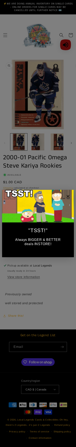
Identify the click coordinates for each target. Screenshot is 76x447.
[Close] (68, 197)
